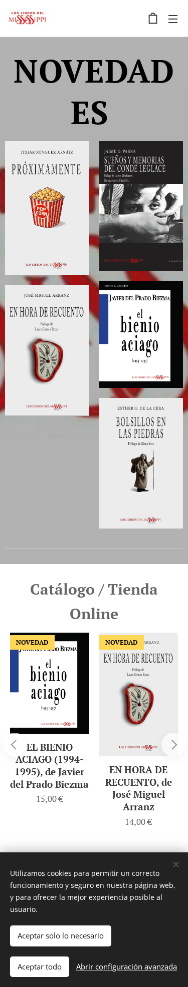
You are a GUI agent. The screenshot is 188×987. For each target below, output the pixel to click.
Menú (173, 19)
